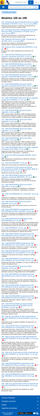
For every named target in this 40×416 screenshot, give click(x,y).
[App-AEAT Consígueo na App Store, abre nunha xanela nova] (29, 413)
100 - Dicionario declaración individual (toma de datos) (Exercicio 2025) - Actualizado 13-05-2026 (19, 31)
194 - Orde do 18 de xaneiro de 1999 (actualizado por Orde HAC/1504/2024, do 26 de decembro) (19, 338)
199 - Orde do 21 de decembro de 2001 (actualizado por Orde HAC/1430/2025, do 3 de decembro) (19, 384)
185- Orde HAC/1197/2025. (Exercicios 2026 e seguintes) (16, 267)
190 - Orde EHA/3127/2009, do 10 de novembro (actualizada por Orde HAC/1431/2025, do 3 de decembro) (17, 305)
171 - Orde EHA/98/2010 (14, 228)
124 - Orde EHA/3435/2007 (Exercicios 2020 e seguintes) (16, 120)
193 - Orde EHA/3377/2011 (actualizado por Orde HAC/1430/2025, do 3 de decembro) (17, 326)
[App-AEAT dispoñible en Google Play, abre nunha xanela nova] (21, 413)
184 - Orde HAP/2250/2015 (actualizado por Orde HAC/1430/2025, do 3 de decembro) (17, 259)
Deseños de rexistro (10, 12)
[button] (37, 2)
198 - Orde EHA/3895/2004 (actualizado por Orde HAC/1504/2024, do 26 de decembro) (18, 375)
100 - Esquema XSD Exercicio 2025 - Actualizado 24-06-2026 (19, 40)
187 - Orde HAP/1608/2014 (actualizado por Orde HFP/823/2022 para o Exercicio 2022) (18, 275)
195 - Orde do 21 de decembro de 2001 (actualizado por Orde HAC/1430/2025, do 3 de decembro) (19, 353)
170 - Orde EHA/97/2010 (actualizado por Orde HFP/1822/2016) (16, 219)
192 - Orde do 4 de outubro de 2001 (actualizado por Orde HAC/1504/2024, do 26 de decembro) (19, 318)
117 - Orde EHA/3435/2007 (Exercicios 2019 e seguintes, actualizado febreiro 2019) (17, 85)
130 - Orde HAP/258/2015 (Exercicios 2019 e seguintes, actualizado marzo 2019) (19, 148)
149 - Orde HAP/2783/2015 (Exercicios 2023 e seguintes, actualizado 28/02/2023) (17, 176)
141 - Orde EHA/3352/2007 (14, 163)
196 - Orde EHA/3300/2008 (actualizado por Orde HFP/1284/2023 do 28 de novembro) (17, 364)
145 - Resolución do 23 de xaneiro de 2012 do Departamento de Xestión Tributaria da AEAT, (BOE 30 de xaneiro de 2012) (19, 169)
